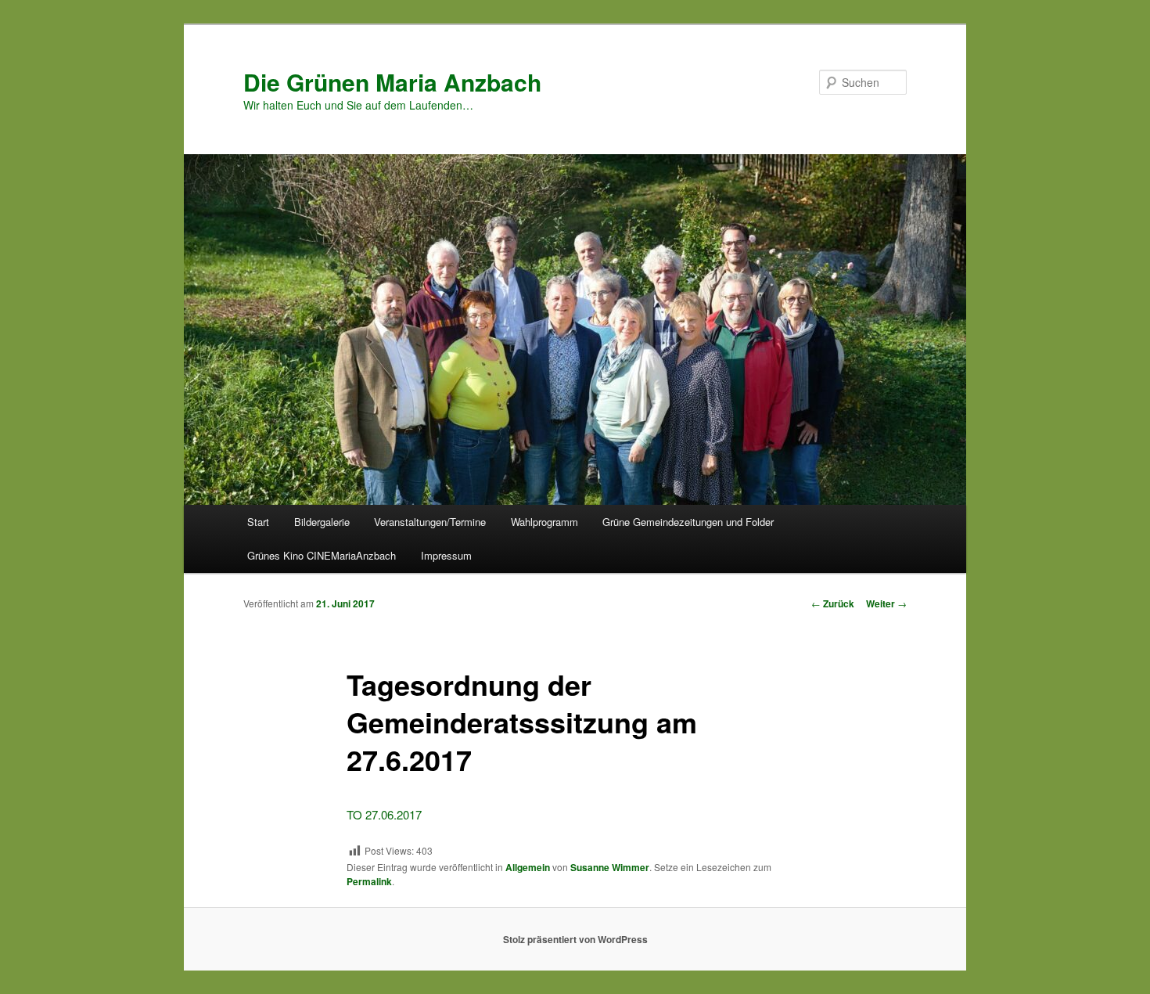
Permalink (369, 881)
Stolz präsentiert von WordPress (575, 939)
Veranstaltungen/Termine (430, 521)
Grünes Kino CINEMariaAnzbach (321, 555)
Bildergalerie (322, 521)
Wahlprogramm (544, 521)
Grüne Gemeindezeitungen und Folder (688, 521)
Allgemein (527, 867)
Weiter (886, 603)
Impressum (446, 555)
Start (258, 521)
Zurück (832, 603)
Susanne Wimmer (609, 867)
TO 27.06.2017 (384, 814)
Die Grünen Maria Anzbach (392, 82)
